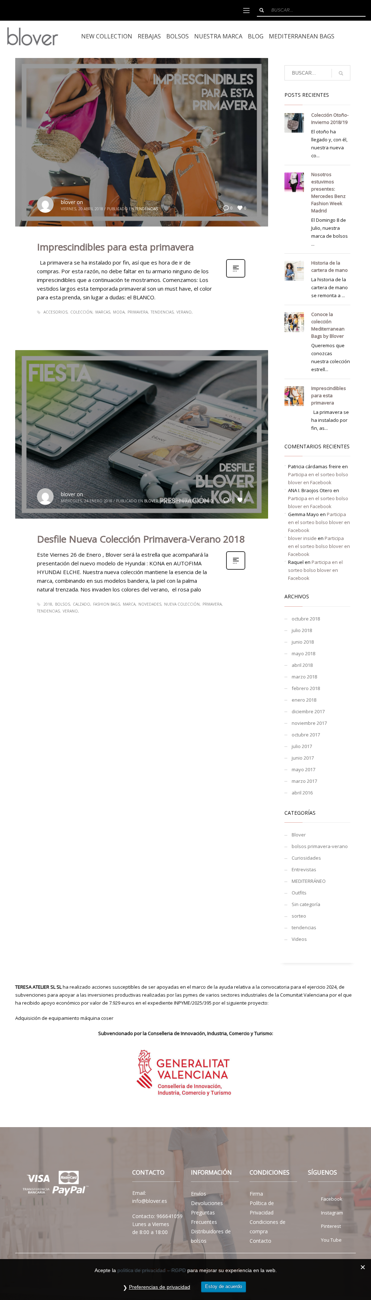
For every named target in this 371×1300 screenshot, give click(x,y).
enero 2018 (304, 700)
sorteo (299, 916)
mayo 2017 (303, 769)
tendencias (146, 208)
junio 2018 (303, 642)
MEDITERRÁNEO (309, 881)
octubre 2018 (306, 618)
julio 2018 (302, 630)
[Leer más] (235, 276)
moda (119, 312)
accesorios (55, 312)
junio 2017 (303, 758)
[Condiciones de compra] (53, 1184)
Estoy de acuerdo (223, 1286)
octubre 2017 (306, 734)
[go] (261, 10)
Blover (151, 500)
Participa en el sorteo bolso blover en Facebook (319, 522)
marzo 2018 (304, 676)
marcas (102, 312)
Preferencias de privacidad (159, 1287)
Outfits (299, 892)
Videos (299, 939)
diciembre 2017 (308, 711)
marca (129, 604)
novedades (149, 604)
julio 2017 (302, 746)
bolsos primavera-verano (187, 500)
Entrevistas (304, 869)
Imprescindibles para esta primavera (115, 246)
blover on (72, 202)
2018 (47, 604)
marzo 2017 (304, 781)
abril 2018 (302, 665)
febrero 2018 (306, 688)
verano (184, 312)
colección (81, 312)
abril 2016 (302, 792)
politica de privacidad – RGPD (151, 1270)
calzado (81, 604)
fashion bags (106, 604)
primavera (138, 312)
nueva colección (182, 604)
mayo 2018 (303, 653)
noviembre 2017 (309, 723)
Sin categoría (306, 904)
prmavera (212, 604)
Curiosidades (306, 858)
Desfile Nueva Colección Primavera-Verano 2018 (141, 538)
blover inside (302, 538)
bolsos (62, 604)
